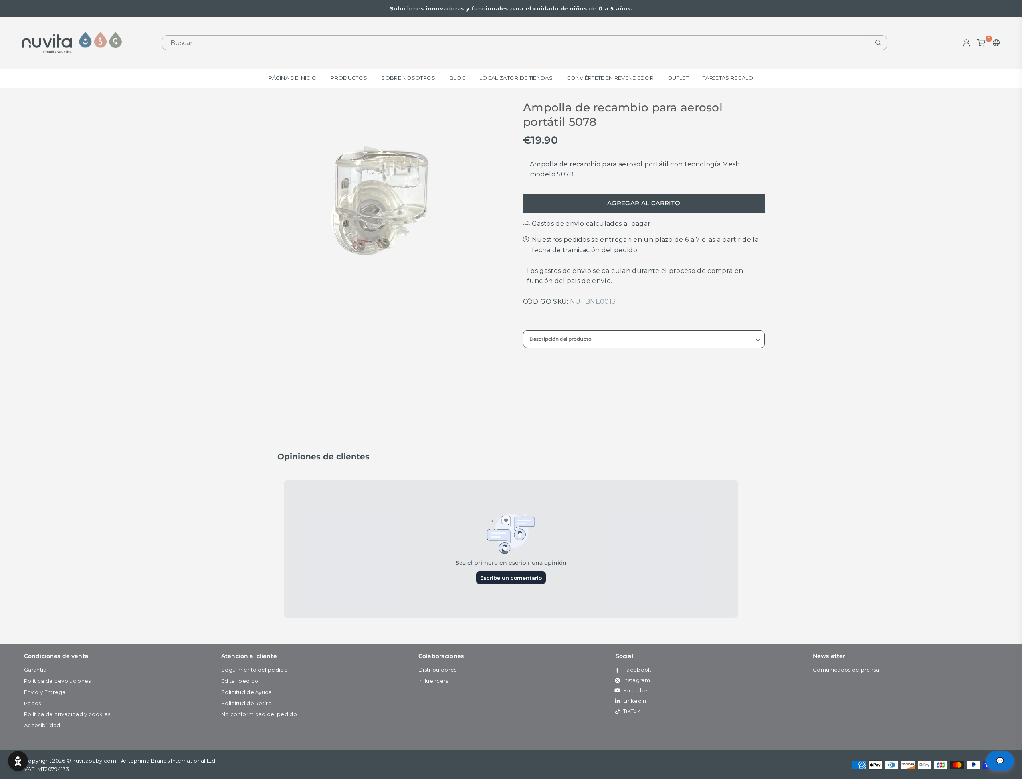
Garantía (35, 669)
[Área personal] (966, 43)
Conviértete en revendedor (610, 78)
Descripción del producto (560, 339)
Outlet (678, 78)
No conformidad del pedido (259, 714)
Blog (457, 78)
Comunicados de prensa (846, 669)
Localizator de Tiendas (516, 78)
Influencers (433, 681)
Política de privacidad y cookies (67, 714)
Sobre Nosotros (408, 78)
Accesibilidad (42, 725)
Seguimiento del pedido (254, 669)
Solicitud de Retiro (246, 703)
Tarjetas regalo (728, 78)
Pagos (32, 703)
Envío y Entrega (45, 692)
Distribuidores (437, 669)
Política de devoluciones (57, 681)
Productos (349, 78)
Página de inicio (293, 78)
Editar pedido (239, 681)
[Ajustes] (994, 43)
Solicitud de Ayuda (246, 692)
